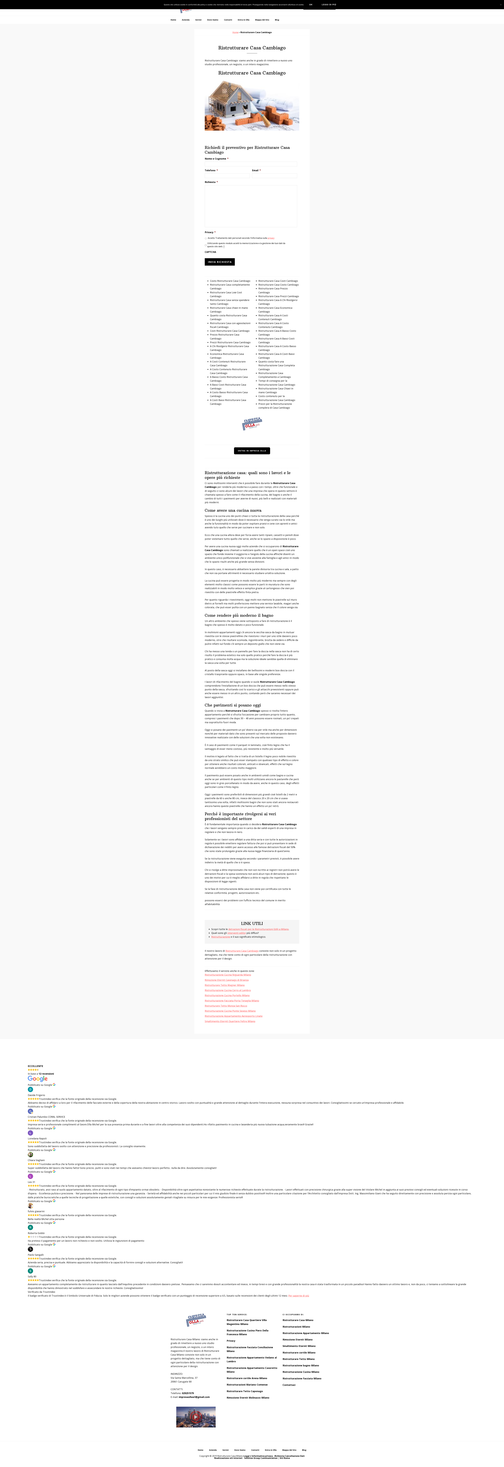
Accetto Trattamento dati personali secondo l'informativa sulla (241, 238)
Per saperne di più (298, 1295)
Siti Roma (285, 1458)
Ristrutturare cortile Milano (299, 1352)
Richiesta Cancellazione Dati (290, 1456)
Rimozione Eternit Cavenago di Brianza (227, 980)
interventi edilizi (236, 933)
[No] (500, 4)
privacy (271, 238)
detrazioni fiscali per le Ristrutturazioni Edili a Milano (258, 929)
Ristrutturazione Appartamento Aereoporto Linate (233, 1016)
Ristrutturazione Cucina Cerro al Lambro (228, 990)
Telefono (211, 170)
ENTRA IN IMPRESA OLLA (252, 450)
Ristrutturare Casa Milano (298, 1320)
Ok (311, 4)
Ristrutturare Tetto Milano (299, 1359)
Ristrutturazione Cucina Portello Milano (227, 995)
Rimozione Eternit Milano (298, 1339)
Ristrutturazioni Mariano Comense (247, 1384)
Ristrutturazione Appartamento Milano (306, 1333)
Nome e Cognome (217, 158)
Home (235, 32)
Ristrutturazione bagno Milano (301, 1365)
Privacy (210, 232)
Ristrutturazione (220, 936)
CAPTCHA (210, 252)
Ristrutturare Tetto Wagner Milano (225, 985)
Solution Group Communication (260, 1458)
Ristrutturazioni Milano (296, 1326)
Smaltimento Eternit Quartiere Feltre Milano (230, 1021)
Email (256, 170)
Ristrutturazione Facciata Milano (302, 1378)
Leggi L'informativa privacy (258, 1456)
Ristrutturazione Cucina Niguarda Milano (228, 974)
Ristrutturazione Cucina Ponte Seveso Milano (230, 1010)
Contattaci (289, 1384)
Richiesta (211, 182)
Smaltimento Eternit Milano (299, 1346)
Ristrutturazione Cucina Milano (301, 1371)
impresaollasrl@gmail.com (194, 1397)
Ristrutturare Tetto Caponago (245, 1391)
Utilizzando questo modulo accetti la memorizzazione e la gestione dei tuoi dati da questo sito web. (246, 245)
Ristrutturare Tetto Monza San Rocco (226, 1005)
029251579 (188, 1393)
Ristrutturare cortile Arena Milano (247, 1378)
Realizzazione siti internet (228, 1458)
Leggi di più (329, 4)
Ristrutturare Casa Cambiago (242, 950)
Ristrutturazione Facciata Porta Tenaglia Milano (232, 1000)
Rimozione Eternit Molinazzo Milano (248, 1397)
